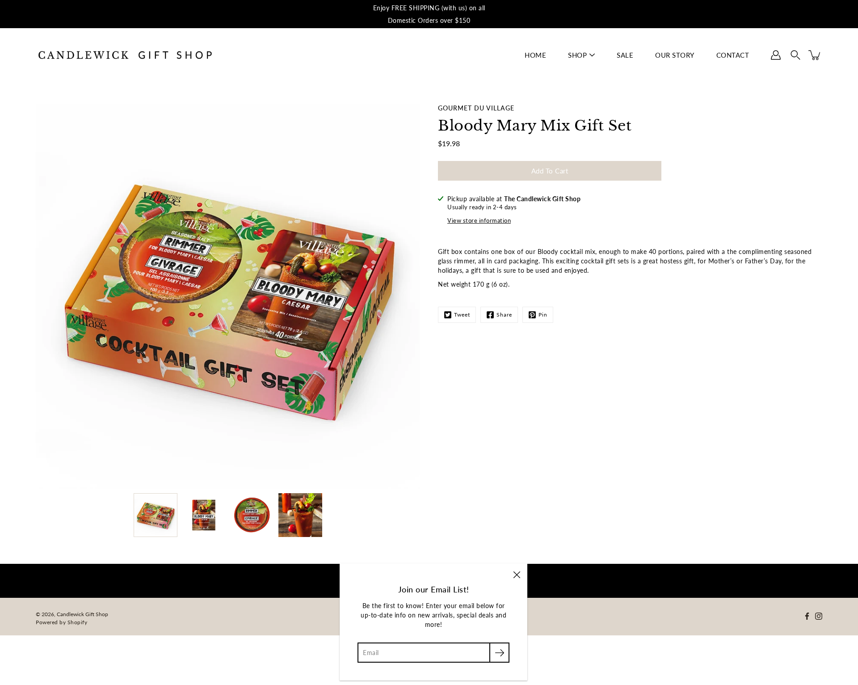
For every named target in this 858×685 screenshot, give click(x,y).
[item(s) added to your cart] (815, 55)
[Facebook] (807, 616)
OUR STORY (674, 55)
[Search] (795, 55)
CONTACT (732, 55)
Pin (542, 314)
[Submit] (499, 653)
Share (504, 314)
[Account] (776, 55)
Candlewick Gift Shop (82, 614)
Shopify (77, 622)
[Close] (516, 574)
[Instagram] (818, 616)
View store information (479, 220)
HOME (535, 55)
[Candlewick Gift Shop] (125, 55)
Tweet (462, 314)
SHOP (577, 55)
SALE (625, 55)
